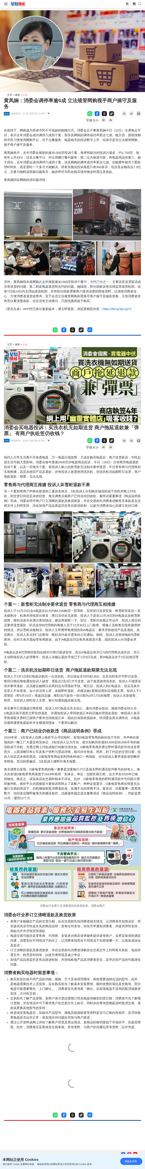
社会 (25, 94)
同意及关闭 (130, 1161)
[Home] (18, 3)
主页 (9, 94)
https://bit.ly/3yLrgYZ (117, 309)
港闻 (17, 94)
